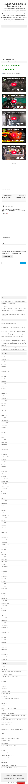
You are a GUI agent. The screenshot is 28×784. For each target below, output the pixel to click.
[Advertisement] (14, 43)
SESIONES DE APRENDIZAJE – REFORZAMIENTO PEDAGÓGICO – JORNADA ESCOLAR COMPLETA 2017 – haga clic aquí (13, 327)
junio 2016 (3, 610)
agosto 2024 (4, 373)
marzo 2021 (4, 471)
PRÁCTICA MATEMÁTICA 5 (7, 727)
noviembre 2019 (4, 510)
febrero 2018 (4, 561)
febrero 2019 (4, 532)
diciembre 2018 (4, 537)
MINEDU (3, 705)
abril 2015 (3, 644)
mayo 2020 (3, 495)
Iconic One (10, 782)
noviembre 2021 (4, 452)
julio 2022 (3, 432)
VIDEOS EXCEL (4, 762)
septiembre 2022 (5, 427)
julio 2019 (3, 520)
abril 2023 (3, 410)
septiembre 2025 (5, 359)
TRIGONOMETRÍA (5, 757)
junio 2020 (3, 493)
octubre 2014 (4, 659)
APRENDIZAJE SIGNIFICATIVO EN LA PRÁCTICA (21, 198)
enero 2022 (3, 447)
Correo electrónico (6, 237)
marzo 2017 (4, 588)
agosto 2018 (4, 547)
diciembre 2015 (4, 625)
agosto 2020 (4, 488)
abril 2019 (3, 527)
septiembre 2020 (5, 486)
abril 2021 (3, 469)
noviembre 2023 (4, 393)
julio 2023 (3, 403)
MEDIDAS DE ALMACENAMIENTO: (8, 323)
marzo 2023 (4, 412)
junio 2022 (3, 434)
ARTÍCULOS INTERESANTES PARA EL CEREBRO (11, 671)
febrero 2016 (4, 620)
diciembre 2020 (4, 478)
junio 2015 (3, 639)
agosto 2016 (4, 605)
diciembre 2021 (4, 449)
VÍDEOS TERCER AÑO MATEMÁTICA (9, 767)
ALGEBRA (3, 666)
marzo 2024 (4, 386)
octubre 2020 (4, 483)
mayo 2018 (3, 554)
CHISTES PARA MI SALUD (6, 674)
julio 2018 (3, 549)
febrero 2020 (4, 503)
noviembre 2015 (4, 627)
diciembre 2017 (4, 566)
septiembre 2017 (5, 573)
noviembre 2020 (4, 481)
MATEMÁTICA (4, 703)
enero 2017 (3, 593)
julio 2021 (3, 461)
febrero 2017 (4, 591)
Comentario (5, 213)
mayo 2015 (3, 642)
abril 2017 (3, 586)
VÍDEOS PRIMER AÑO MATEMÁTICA (9, 765)
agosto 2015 (4, 634)
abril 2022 (3, 439)
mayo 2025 (3, 366)
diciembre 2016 (4, 595)
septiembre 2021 (5, 456)
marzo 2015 (4, 647)
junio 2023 (3, 405)
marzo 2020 (4, 500)
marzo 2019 (4, 530)
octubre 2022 (4, 425)
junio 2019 (3, 522)
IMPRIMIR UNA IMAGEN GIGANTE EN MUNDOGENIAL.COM (13, 301)
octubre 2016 (4, 600)
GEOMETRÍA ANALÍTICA (6, 691)
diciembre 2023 (4, 391)
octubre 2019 (4, 512)
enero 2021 (3, 476)
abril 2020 (3, 498)
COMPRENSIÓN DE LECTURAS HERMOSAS (10, 676)
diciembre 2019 (4, 508)
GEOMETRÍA (4, 688)
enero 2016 (3, 622)
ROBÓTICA (3, 750)
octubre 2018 (4, 542)
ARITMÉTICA (4, 669)
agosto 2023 (4, 400)
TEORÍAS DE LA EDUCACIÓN (7, 755)
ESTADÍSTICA (4, 681)
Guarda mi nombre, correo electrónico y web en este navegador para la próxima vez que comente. (14, 252)
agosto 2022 (4, 430)
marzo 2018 (4, 559)
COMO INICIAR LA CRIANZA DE (11, 65)
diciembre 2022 (4, 420)
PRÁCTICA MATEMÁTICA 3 (7, 724)
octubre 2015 (4, 630)
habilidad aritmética (5, 693)
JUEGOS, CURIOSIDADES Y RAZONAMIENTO (10, 698)
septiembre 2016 (5, 603)
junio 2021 (3, 464)
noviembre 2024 (4, 369)
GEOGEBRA (3, 686)
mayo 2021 (3, 466)
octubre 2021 (4, 454)
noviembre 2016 (4, 598)
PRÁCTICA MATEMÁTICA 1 (7, 722)
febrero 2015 (4, 649)
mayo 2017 (3, 583)
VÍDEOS (8, 189)
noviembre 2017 (4, 569)
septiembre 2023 (5, 398)
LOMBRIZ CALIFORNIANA (9, 70)
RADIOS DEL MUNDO (5, 740)
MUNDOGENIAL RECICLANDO (7, 713)
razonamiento (4, 743)
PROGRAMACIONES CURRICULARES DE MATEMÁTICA (12, 729)
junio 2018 (3, 552)
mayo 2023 (3, 408)
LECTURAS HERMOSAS (6, 701)
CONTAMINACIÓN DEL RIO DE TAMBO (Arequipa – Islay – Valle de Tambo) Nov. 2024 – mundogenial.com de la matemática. (13, 310)
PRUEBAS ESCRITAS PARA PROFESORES (10, 735)
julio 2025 (3, 361)
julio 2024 (3, 376)
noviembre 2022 (4, 422)
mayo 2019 (3, 525)
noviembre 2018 (4, 539)
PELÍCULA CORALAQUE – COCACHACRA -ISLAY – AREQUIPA (13, 719)
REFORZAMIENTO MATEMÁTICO (8, 748)
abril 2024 (3, 383)
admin (5, 61)
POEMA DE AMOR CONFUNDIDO (8, 303)
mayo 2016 (3, 612)
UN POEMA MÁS (4, 306)
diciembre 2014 (4, 654)
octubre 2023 (4, 395)
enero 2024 (3, 388)
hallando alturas (4, 696)
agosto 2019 (4, 517)
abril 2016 (3, 615)
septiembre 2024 (5, 371)
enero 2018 (3, 564)
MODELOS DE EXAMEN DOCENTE (8, 708)
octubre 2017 (4, 571)
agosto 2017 (4, 576)
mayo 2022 (3, 437)
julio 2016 (3, 608)
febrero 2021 (4, 473)
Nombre (4, 230)
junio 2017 (3, 581)
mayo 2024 (3, 381)
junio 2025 (3, 364)
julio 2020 (3, 491)
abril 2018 (3, 556)
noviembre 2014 (4, 656)
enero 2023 (3, 417)
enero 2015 (3, 652)
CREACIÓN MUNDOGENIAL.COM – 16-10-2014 (11, 679)
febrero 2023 (4, 415)
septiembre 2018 (5, 544)
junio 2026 (3, 356)
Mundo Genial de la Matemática (14, 5)
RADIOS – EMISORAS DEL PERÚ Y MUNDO (10, 738)
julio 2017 (3, 578)
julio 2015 (3, 637)
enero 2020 (3, 505)
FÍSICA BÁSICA (4, 683)
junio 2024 (3, 378)
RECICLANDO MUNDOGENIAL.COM (8, 745)
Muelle (2, 710)
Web (3, 243)
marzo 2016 (4, 617)
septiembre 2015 (5, 632)
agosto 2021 (4, 459)
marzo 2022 (4, 442)
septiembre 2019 (5, 515)
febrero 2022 (4, 444)
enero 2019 (3, 534)
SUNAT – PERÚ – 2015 (6, 753)
